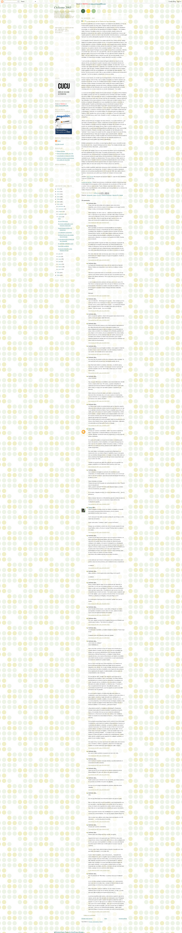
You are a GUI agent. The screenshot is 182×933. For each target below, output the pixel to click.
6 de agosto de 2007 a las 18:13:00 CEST (99, 765)
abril (59, 261)
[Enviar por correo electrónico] (100, 193)
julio (59, 254)
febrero (60, 266)
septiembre (61, 214)
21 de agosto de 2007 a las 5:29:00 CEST (99, 911)
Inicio (105, 918)
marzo (60, 264)
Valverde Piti (115, 195)
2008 (58, 201)
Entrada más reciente (87, 918)
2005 (58, 275)
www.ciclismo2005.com (98, 4)
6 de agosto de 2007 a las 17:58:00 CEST (99, 748)
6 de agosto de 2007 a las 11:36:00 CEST (99, 373)
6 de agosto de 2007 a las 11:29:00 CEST (99, 354)
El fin (59, 218)
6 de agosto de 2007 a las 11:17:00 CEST (99, 310)
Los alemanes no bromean (65, 232)
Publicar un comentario (89, 915)
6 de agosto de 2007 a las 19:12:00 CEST (99, 774)
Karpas (90, 507)
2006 (58, 272)
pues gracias (90, 176)
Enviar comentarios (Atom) (96, 921)
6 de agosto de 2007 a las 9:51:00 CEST (98, 222)
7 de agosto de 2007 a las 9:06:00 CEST (98, 829)
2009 (58, 199)
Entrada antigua (123, 918)
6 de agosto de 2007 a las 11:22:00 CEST (99, 320)
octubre (60, 211)
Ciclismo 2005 (62, 7)
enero (60, 269)
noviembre (61, 209)
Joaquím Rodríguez (107, 195)
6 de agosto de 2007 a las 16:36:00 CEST (99, 615)
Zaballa (121, 195)
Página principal (61, 151)
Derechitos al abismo (63, 246)
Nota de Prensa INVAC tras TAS (65, 153)
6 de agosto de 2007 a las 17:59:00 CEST (99, 755)
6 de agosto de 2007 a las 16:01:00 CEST (99, 568)
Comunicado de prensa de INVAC (65, 155)
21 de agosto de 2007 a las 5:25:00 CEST (99, 870)
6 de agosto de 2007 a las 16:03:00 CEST (99, 579)
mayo (60, 259)
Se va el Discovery (63, 221)
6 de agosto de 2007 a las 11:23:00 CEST (99, 342)
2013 (58, 189)
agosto (60, 216)
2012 (58, 191)
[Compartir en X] (104, 193)
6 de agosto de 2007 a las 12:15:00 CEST (99, 466)
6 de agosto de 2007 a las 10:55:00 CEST (99, 260)
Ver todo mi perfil (59, 144)
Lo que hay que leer (87, 182)
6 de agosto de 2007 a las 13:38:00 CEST (99, 504)
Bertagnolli (89, 195)
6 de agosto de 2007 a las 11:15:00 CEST (99, 295)
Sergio (90, 428)
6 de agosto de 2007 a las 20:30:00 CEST (99, 789)
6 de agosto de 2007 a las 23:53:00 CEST (99, 821)
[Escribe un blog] (102, 193)
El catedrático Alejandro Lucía (65, 243)
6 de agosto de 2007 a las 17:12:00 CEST (99, 637)
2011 (58, 194)
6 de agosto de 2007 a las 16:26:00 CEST (99, 603)
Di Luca (99, 195)
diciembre (61, 206)
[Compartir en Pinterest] (108, 193)
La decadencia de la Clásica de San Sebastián (100, 21)
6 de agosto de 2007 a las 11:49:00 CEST (99, 425)
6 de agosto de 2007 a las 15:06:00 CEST (99, 532)
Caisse (94, 195)
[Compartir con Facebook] (106, 193)
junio (59, 256)
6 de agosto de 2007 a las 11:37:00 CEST (99, 401)
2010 (58, 196)
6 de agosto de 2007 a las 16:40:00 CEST (99, 624)
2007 (58, 204)
